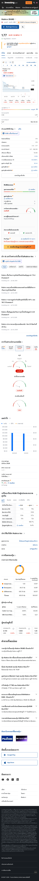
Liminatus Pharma (8, 628)
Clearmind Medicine (24, 628)
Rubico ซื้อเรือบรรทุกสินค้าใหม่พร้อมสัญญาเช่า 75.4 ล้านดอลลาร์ (18, 276)
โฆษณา (23, 793)
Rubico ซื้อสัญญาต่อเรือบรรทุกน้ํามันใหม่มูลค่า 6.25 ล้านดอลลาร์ (18, 313)
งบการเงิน (30, 53)
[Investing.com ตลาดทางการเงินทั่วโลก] (11, 3)
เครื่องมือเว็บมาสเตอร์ (7, 801)
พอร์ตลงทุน (5, 797)
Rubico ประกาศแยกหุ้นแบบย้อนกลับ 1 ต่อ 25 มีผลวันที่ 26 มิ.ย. (19, 325)
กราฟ (9, 53)
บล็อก (3, 789)
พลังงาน (35, 545)
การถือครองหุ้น (8, 555)
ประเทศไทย (10, 7)
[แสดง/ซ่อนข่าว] (13, 62)
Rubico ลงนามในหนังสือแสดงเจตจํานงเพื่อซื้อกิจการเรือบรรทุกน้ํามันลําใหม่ (18, 288)
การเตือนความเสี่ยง (6, 870)
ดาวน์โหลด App (6, 793)
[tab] (10, 348)
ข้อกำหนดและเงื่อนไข (7, 858)
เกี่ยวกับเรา (24, 789)
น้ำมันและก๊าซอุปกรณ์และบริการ (28, 541)
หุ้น (3, 7)
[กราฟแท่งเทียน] (3, 62)
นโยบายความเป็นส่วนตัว (7, 864)
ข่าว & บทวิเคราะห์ (18, 53)
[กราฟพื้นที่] (6, 62)
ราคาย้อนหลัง (29, 57)
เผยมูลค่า (33, 109)
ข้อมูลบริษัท (10, 57)
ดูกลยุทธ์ (9, 46)
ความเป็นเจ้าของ (19, 57)
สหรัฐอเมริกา (33, 549)
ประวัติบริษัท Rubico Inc (12, 533)
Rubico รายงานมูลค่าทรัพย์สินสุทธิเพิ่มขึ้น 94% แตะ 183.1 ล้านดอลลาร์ (18, 301)
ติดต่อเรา (23, 797)
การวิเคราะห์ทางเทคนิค (11, 342)
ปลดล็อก (21, 525)
